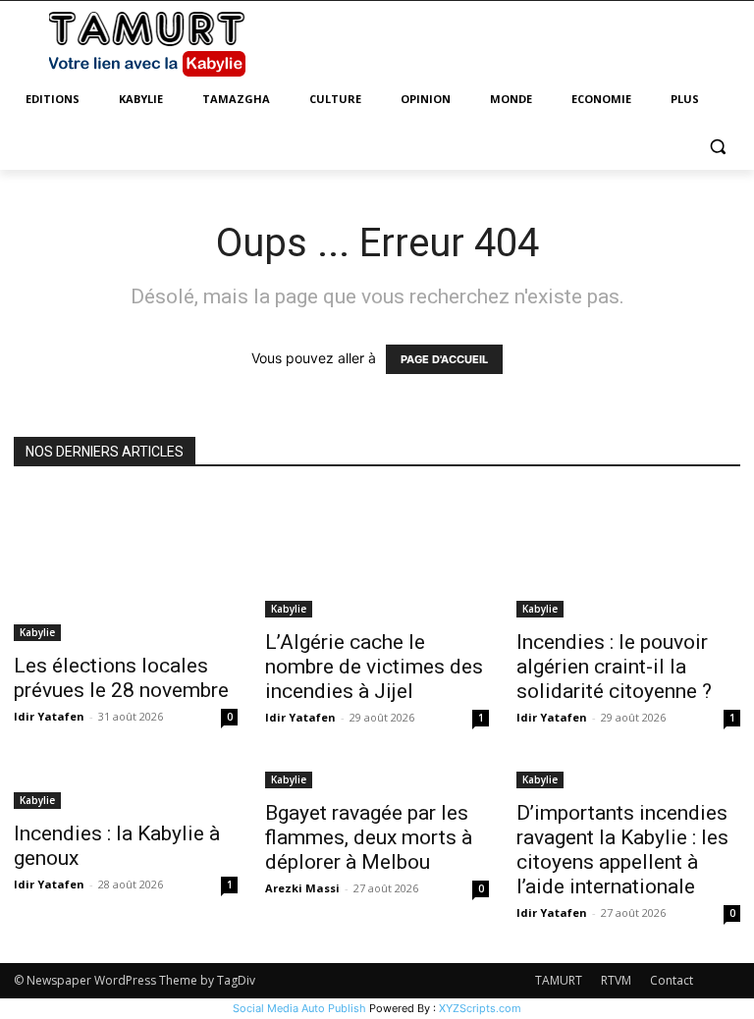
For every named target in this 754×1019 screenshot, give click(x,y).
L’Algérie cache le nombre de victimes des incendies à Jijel (374, 666)
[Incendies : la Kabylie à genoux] (126, 788)
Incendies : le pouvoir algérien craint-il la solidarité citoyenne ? (614, 666)
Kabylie (37, 632)
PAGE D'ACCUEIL (444, 359)
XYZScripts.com (480, 1008)
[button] (717, 147)
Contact (671, 980)
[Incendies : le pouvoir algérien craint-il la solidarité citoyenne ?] (628, 555)
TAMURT (558, 980)
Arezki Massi (302, 888)
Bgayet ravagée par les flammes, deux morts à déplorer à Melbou (368, 837)
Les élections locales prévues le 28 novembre (121, 678)
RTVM (616, 980)
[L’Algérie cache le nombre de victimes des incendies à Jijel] (377, 555)
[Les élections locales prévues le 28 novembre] (126, 566)
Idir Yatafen (49, 716)
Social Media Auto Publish (299, 1008)
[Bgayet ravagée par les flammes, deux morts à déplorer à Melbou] (377, 778)
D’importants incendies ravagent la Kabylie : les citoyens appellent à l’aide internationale (622, 849)
